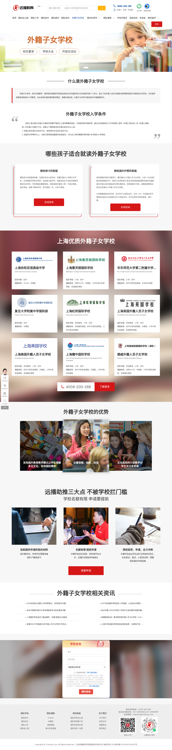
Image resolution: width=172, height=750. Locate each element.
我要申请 (86, 570)
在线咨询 (49, 202)
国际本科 (65, 18)
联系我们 (102, 728)
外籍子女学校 (78, 18)
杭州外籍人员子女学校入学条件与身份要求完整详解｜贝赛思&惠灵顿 (123, 610)
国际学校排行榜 (77, 725)
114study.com (51, 744)
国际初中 (45, 18)
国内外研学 (93, 18)
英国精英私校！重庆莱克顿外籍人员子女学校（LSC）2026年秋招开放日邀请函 (123, 617)
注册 (124, 10)
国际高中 (55, 18)
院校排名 (134, 18)
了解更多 (105, 386)
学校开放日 (122, 18)
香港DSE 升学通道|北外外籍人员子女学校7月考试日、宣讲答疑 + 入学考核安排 (48, 624)
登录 (119, 10)
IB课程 (50, 721)
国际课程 (108, 18)
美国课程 (50, 725)
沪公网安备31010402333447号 (124, 744)
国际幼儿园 (23, 18)
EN (157, 24)
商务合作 (102, 721)
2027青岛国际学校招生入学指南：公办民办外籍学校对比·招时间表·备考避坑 (123, 603)
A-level (51, 718)
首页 (14, 18)
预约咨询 (86, 692)
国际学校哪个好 (77, 721)
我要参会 (102, 725)
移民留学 (153, 18)
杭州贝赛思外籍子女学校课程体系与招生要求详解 (45, 610)
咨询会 (143, 18)
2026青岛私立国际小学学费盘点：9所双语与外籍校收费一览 (48, 603)
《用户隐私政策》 (92, 673)
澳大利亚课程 (50, 728)
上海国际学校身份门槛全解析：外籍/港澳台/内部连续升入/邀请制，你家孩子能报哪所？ (48, 617)
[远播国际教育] (24, 8)
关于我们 (102, 718)
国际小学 (35, 18)
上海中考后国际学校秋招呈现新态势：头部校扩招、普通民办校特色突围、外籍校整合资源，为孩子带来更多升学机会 (123, 624)
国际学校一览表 (77, 728)
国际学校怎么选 (77, 718)
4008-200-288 (124, 6)
